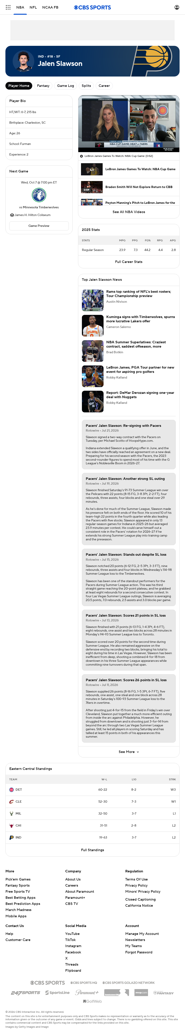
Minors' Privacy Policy (142, 891)
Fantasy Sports (17, 885)
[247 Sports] (25, 992)
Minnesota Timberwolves (41, 207)
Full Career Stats (128, 262)
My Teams (133, 946)
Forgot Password (139, 952)
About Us (73, 879)
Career (104, 86)
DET (19, 790)
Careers (71, 885)
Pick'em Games (17, 879)
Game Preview (38, 226)
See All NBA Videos (129, 212)
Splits (86, 86)
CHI (18, 826)
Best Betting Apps (20, 897)
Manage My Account (142, 934)
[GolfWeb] (92, 1001)
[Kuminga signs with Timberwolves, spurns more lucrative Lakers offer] (93, 326)
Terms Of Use (136, 879)
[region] (128, 123)
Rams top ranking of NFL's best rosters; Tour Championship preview (138, 293)
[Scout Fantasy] (163, 992)
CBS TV (71, 904)
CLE (19, 802)
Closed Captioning (140, 899)
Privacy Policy (136, 885)
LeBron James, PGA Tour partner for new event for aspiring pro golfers (140, 369)
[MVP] (141, 991)
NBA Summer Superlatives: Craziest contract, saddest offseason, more (136, 344)
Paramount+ (75, 897)
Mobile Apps (15, 916)
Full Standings (92, 850)
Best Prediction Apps (22, 904)
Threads (71, 964)
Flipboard (73, 970)
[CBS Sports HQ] (83, 982)
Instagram (73, 946)
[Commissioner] (116, 991)
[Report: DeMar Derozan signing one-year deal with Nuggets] (93, 401)
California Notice (139, 905)
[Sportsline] (58, 992)
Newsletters (135, 940)
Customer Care (17, 940)
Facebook (73, 952)
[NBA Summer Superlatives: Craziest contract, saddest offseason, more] (93, 351)
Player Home (18, 86)
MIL (18, 814)
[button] (8, 7)
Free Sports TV (17, 891)
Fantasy (43, 86)
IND (18, 838)
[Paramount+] (87, 991)
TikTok (70, 940)
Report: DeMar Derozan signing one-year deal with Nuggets (140, 394)
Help (9, 934)
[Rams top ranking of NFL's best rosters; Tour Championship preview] (93, 300)
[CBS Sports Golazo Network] (128, 982)
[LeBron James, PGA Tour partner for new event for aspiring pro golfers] (93, 376)
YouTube (72, 934)
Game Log (65, 86)
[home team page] (39, 195)
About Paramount (79, 891)
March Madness (18, 910)
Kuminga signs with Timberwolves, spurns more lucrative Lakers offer (140, 319)
